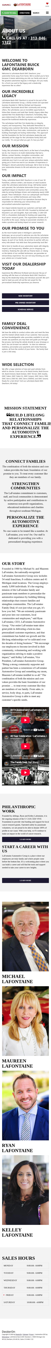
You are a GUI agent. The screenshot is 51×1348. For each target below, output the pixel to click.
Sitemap (25, 1334)
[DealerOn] (8, 1331)
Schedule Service (25, 309)
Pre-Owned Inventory (25, 303)
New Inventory (25, 296)
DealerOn (19, 1334)
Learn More (25, 839)
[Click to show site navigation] (47, 13)
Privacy (31, 1334)
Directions (25, 13)
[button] (9, 12)
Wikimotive (5, 1337)
